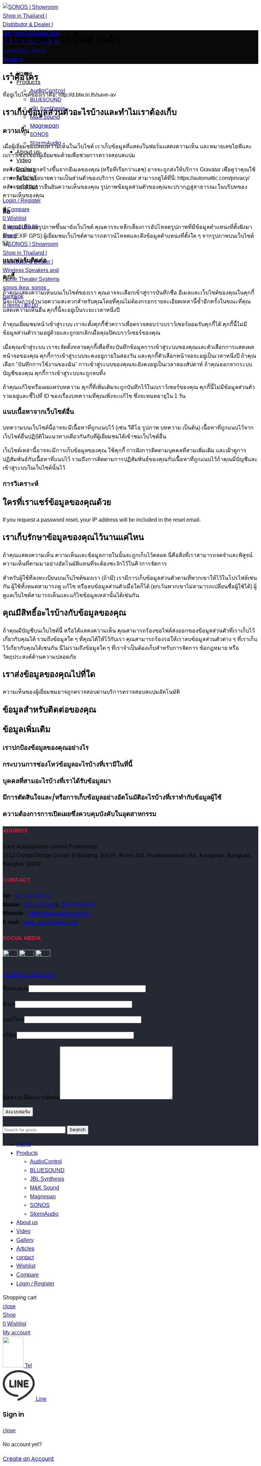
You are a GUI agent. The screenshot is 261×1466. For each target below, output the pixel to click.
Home (10, 59)
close (9, 1306)
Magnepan (44, 126)
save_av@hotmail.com (50, 922)
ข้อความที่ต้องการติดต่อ (31, 1097)
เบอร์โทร (13, 1019)
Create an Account (28, 1459)
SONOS (39, 134)
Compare (27, 1275)
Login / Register (35, 1283)
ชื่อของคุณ (16, 988)
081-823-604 (39, 905)
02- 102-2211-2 (33, 896)
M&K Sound (44, 1188)
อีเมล (9, 1004)
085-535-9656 (78, 905)
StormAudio (44, 1214)
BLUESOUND (46, 99)
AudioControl (46, 1161)
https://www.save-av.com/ (58, 913)
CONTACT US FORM (29, 974)
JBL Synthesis (47, 1179)
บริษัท (10, 1035)
